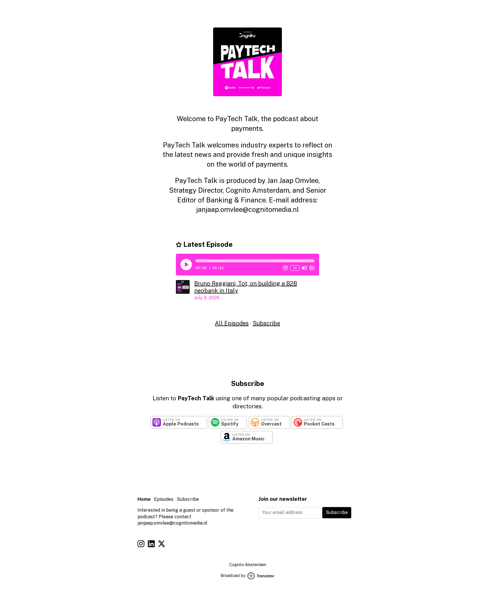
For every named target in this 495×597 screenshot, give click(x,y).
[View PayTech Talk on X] (161, 544)
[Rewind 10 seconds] (285, 268)
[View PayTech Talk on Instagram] (141, 544)
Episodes (163, 499)
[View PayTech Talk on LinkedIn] (151, 544)
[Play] (186, 264)
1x (295, 268)
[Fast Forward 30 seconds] (312, 268)
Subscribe (266, 323)
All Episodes (232, 323)
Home (144, 499)
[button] (255, 260)
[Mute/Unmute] (304, 268)
